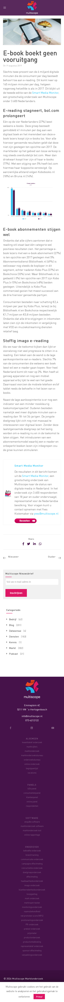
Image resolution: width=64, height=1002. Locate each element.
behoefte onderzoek (32, 850)
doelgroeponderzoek (32, 872)
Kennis (13, 642)
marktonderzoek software (32, 826)
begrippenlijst (32, 768)
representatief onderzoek (32, 946)
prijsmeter (32, 933)
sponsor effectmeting (32, 950)
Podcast (13, 653)
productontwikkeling (32, 941)
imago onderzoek (32, 885)
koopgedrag (32, 894)
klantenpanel (32, 797)
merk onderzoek (32, 898)
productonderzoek (32, 937)
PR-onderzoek (32, 924)
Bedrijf (12, 619)
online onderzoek (32, 764)
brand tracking (32, 855)
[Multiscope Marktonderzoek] (32, 689)
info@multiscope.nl (32, 716)
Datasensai (15, 630)
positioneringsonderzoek (32, 920)
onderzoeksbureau (32, 759)
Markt (12, 648)
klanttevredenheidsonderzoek (32, 889)
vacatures (32, 772)
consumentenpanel (32, 792)
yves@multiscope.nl (46, 513)
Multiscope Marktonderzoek (27, 978)
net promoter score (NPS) (32, 915)
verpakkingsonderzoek (32, 954)
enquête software (32, 821)
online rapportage (32, 834)
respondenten (32, 806)
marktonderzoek (32, 751)
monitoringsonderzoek (32, 907)
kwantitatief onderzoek (32, 742)
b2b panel (32, 788)
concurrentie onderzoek (32, 868)
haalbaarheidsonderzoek (32, 881)
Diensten (14, 636)
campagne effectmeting (32, 863)
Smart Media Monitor (45, 92)
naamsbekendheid (32, 911)
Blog (11, 625)
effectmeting (32, 876)
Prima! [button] (39, 996)
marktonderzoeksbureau (32, 755)
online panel (32, 801)
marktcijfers (32, 746)
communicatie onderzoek (32, 859)
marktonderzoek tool (32, 830)
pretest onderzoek (32, 928)
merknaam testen (32, 902)
